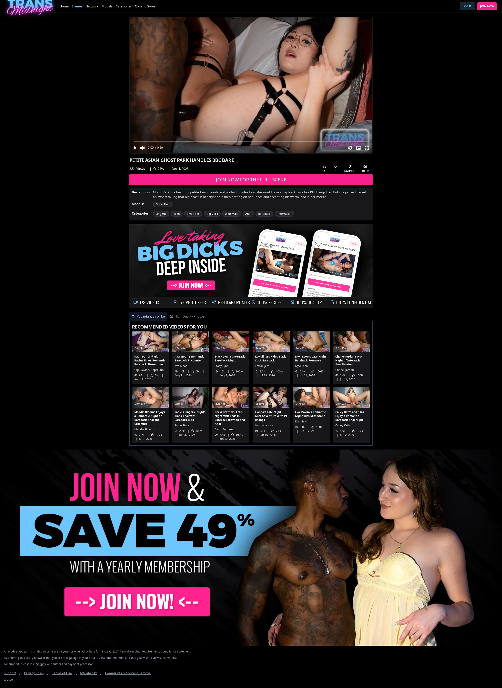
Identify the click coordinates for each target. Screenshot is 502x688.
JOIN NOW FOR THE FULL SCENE (251, 179)
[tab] (148, 316)
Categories (124, 6)
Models (107, 6)
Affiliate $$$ (91, 673)
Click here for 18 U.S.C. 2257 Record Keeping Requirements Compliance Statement (136, 651)
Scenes (77, 6)
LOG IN (467, 6)
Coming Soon (145, 6)
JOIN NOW (487, 6)
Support (12, 673)
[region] (251, 85)
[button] (135, 148)
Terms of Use (64, 673)
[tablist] (251, 316)
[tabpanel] (251, 383)
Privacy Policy (36, 673)
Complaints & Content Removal (128, 673)
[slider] (251, 141)
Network (91, 6)
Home (64, 6)
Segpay (41, 664)
